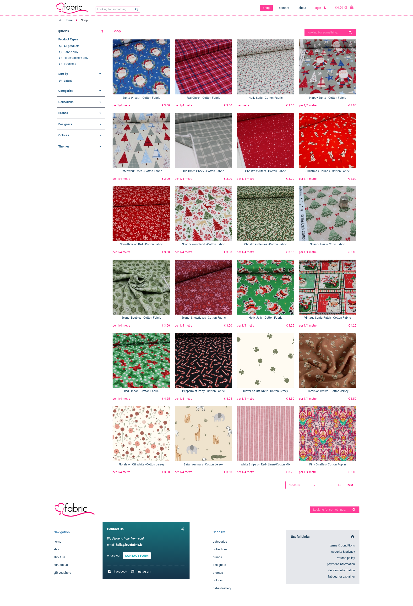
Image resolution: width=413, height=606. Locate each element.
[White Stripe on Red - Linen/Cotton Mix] (265, 433)
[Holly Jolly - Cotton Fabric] (265, 287)
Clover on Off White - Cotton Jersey (265, 391)
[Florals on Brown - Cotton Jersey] (327, 360)
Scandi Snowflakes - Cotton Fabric (203, 317)
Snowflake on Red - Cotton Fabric (141, 244)
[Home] (72, 509)
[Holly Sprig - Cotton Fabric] (265, 66)
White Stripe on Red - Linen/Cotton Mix (265, 464)
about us (59, 557)
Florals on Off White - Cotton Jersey (141, 464)
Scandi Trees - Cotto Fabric (327, 244)
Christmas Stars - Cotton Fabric (265, 171)
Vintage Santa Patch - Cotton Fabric (327, 317)
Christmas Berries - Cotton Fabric (265, 244)
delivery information (341, 570)
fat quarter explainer (341, 576)
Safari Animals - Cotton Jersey (203, 464)
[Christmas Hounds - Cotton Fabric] (327, 140)
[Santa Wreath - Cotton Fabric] (141, 66)
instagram (144, 571)
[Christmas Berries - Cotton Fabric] (265, 213)
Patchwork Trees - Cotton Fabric (141, 171)
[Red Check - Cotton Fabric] (203, 66)
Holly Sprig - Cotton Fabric (266, 97)
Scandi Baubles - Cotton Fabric (141, 317)
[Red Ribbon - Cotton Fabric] (141, 360)
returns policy (346, 558)
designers (219, 565)
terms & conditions (342, 545)
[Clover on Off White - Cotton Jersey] (265, 360)
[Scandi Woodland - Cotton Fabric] (203, 213)
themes (218, 572)
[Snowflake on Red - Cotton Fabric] (141, 213)
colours (218, 580)
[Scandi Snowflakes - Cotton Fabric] (203, 287)
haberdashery (222, 588)
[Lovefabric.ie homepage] (73, 8)
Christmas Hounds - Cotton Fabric (327, 171)
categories (220, 541)
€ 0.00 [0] (341, 7)
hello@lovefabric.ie (129, 544)
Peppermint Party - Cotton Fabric (203, 391)
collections (220, 549)
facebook (120, 571)
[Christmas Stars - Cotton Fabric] (265, 140)
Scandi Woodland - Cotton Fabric (203, 244)
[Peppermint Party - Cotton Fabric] (203, 360)
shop (266, 8)
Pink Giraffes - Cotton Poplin (327, 464)
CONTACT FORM (136, 555)
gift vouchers (62, 572)
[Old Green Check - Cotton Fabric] (203, 140)
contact (284, 8)
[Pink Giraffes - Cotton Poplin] (327, 433)
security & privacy (343, 551)
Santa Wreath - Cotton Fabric (141, 97)
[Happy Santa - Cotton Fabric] (327, 66)
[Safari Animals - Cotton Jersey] (203, 433)
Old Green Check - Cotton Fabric (203, 171)
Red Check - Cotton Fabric (203, 97)
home (57, 541)
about (302, 8)
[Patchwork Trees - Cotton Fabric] (141, 140)
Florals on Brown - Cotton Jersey (327, 391)
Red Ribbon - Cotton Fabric (141, 391)
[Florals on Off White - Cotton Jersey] (141, 433)
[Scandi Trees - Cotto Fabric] (327, 213)
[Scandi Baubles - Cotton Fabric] (141, 287)
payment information (341, 564)
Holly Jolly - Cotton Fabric (265, 317)
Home (68, 20)
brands (217, 557)
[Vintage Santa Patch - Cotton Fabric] (327, 287)
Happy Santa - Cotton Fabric (327, 97)
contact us (61, 565)
